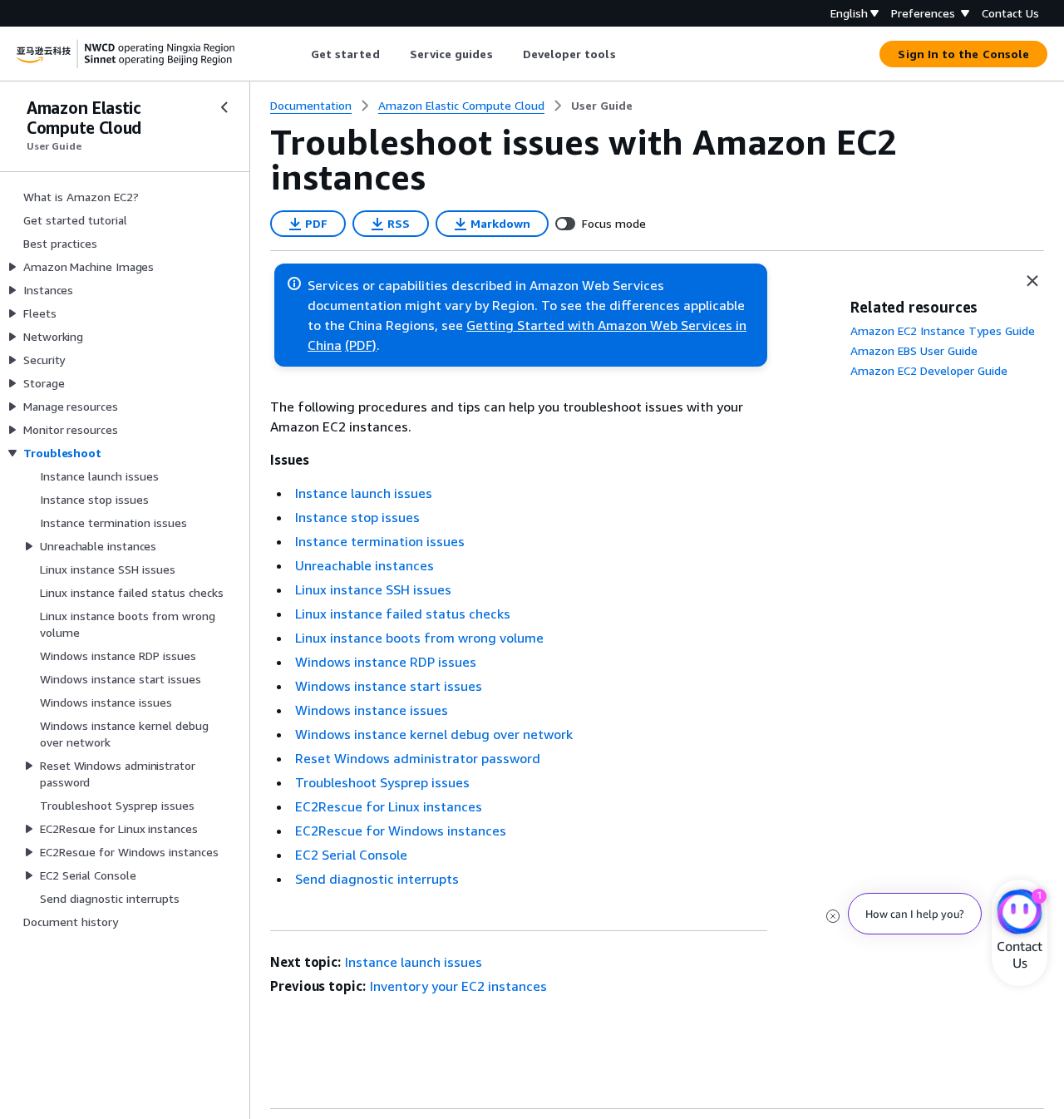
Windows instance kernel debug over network (434, 734)
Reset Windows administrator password (417, 758)
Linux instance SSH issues (373, 589)
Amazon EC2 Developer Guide (928, 370)
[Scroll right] (628, 54)
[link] (602, 105)
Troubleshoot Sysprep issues (382, 782)
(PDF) (361, 345)
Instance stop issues (357, 517)
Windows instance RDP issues (385, 661)
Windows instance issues (371, 710)
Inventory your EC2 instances (458, 986)
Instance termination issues (380, 541)
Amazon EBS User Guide (914, 350)
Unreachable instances (364, 565)
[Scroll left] (298, 54)
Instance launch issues (363, 493)
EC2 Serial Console (351, 854)
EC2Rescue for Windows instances (400, 830)
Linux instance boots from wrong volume (419, 637)
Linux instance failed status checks (402, 613)
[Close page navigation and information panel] (1032, 281)
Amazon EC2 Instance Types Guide (942, 330)
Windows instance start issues (388, 686)
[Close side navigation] (224, 107)
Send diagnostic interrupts (377, 878)
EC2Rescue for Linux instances (388, 806)
